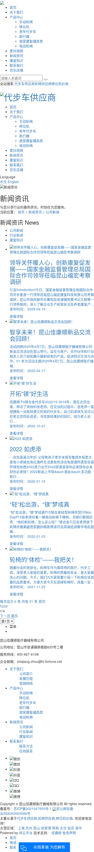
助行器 (24, 36)
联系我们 (16, 65)
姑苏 (70, 827)
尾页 (14, 615)
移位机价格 (60, 83)
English (13, 181)
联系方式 (26, 746)
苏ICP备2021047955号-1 (32, 808)
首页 (13, 7)
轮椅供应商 (43, 83)
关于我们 (16, 12)
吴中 (78, 827)
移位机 (24, 26)
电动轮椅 (26, 45)
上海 (21, 827)
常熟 (55, 827)
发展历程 (26, 678)
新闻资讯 (16, 55)
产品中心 (16, 16)
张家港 (46, 827)
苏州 (29, 827)
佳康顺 (56, 832)
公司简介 (26, 673)
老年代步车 (27, 31)
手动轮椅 (26, 21)
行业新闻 (16, 235)
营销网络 (26, 683)
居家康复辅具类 (31, 41)
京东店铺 (16, 70)
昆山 (36, 827)
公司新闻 (52, 211)
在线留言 (26, 750)
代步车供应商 (24, 83)
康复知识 (16, 60)
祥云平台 (26, 832)
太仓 (63, 827)
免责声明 (69, 832)
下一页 (5, 615)
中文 (4, 181)
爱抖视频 (16, 50)
